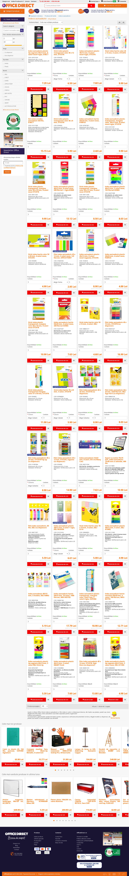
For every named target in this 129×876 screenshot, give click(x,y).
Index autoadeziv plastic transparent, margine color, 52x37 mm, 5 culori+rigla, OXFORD (89, 596)
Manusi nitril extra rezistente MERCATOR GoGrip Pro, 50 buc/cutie (61, 751)
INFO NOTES (8, 93)
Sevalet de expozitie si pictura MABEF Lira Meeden (109, 751)
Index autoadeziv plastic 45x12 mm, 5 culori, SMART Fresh (64, 663)
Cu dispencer (8, 52)
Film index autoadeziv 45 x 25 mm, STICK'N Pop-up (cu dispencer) (39, 460)
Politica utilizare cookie (84, 839)
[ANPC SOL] (89, 865)
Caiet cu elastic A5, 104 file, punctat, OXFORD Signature (13, 751)
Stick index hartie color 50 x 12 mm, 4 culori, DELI (89, 323)
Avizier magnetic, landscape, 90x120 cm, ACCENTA (13, 801)
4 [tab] (64, 770)
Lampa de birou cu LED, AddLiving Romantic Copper (85, 751)
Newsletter (16, 847)
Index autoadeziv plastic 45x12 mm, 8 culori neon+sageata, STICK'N (89, 256)
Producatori (37, 841)
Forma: (56, 75)
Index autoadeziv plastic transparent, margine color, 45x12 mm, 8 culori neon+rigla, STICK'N (115, 121)
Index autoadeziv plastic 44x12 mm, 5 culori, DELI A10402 (115, 527)
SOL (78, 847)
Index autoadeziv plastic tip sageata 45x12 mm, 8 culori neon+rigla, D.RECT (38, 53)
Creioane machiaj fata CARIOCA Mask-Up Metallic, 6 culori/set (37, 751)
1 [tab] (55, 770)
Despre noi (16, 843)
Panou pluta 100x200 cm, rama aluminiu (61, 801)
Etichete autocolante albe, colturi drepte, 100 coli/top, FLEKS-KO (109, 801)
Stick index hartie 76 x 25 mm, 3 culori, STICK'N (64, 391)
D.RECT (7, 77)
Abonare (7, 172)
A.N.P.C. (79, 845)
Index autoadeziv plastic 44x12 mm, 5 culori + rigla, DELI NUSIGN (64, 527)
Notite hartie (115, 718)
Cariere (79, 849)
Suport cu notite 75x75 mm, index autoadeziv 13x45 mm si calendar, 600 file (115, 460)
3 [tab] (61, 770)
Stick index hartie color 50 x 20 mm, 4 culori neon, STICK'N (38, 256)
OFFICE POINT (9, 84)
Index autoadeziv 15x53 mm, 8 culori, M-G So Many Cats (90, 460)
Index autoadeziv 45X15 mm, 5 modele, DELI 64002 (38, 595)
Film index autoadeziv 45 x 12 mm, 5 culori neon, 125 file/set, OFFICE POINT (64, 256)
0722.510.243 (18, 855)
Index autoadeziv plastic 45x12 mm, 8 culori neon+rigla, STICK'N (89, 53)
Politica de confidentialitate (85, 841)
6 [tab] (71, 770)
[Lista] (120, 22)
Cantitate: (30, 75)
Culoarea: (82, 414)
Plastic (6, 66)
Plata (35, 845)
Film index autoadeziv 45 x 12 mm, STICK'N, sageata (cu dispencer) (64, 460)
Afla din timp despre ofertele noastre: (12, 158)
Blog (16, 845)
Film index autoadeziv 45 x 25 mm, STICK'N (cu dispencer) (90, 392)
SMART (7, 103)
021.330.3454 (18, 853)
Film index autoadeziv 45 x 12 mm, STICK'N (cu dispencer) (115, 324)
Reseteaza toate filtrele (11, 23)
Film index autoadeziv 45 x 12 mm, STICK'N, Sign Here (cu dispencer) (90, 663)
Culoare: (107, 75)
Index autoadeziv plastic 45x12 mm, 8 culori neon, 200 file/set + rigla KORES (64, 188)
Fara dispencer (9, 55)
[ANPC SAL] (89, 857)
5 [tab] (68, 770)
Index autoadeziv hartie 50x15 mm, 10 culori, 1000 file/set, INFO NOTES (64, 595)
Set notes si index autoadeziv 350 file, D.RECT (36, 121)
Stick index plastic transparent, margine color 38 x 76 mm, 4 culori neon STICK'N (38, 325)
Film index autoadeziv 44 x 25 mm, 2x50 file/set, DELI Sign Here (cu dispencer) (115, 392)
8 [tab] (75, 821)
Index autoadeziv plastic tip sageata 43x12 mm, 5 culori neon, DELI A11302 (115, 663)
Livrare (36, 843)
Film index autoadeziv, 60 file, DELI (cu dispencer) (38, 527)
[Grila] (123, 22)
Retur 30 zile (59, 843)
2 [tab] (58, 770)
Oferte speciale (39, 839)
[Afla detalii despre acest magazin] (13, 121)
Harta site (80, 851)
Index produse (38, 837)
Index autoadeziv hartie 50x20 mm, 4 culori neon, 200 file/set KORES (64, 324)
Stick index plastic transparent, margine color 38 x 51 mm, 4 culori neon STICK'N (89, 189)
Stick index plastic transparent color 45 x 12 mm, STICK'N (64, 53)
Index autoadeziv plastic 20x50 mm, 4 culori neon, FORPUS (115, 256)
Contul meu (58, 837)
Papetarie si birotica (36, 16)
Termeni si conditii (82, 837)
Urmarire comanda (61, 841)
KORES (6, 81)
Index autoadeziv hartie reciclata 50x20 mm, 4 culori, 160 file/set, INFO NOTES (114, 596)
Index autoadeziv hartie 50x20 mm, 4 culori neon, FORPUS (89, 121)
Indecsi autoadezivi (64, 16)
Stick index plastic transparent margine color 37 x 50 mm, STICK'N (38, 392)
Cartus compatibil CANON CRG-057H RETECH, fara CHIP (85, 801)
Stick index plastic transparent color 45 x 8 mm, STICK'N (63, 121)
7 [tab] (74, 770)
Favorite (57, 839)
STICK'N (7, 87)
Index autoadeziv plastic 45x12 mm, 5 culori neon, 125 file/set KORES (115, 188)
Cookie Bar (80, 843)
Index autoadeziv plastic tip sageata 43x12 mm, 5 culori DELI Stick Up (38, 663)
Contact (16, 849)
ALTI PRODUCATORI (10, 106)
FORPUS (7, 90)
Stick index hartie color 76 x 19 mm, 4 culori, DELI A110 (89, 527)
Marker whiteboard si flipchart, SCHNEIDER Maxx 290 (37, 801)
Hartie (6, 63)
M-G (6, 96)
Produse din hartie (50, 16)
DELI (6, 74)
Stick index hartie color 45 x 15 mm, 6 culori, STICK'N (115, 52)
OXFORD (7, 100)
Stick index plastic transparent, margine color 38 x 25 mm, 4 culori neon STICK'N (38, 189)
